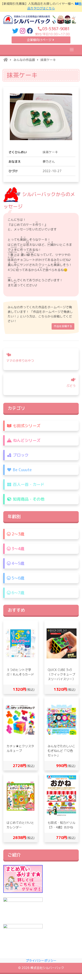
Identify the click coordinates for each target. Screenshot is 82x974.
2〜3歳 (17, 534)
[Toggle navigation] (71, 49)
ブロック (20, 455)
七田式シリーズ (26, 425)
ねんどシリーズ (26, 440)
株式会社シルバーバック (47, 968)
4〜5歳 (17, 563)
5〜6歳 (17, 578)
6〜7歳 (17, 593)
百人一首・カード (28, 484)
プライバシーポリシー (41, 960)
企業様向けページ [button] (39, 40)
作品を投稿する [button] (63, 326)
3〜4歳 (17, 548)
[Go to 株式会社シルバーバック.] (5, 60)
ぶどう (71, 386)
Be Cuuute (22, 470)
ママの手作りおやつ (20, 361)
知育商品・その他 (28, 499)
